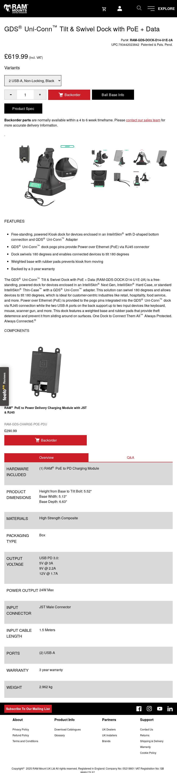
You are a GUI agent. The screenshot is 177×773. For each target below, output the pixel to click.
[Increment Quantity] (11, 94)
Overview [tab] (46, 457)
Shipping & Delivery (151, 741)
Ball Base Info (113, 94)
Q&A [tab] (130, 457)
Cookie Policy (148, 752)
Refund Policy (21, 735)
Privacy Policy (21, 729)
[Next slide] (153, 386)
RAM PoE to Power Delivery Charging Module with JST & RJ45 (45, 409)
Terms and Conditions (25, 741)
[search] (139, 7)
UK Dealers (109, 729)
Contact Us (146, 729)
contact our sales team (143, 119)
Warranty (145, 747)
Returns (144, 735)
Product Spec (23, 108)
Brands (106, 741)
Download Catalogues (67, 729)
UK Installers (109, 735)
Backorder (72, 94)
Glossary (59, 735)
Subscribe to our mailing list (28, 708)
